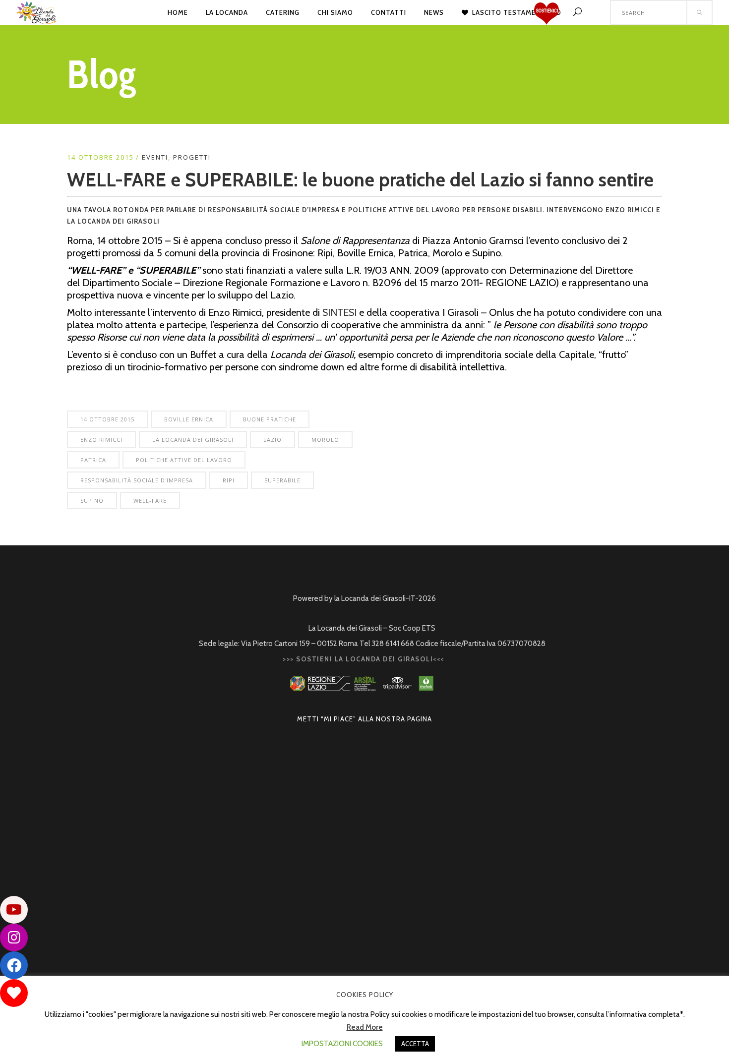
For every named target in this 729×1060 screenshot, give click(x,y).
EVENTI (155, 157)
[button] (14, 993)
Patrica (93, 460)
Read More (365, 1027)
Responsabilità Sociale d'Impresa (136, 480)
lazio (272, 439)
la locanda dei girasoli (193, 439)
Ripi (229, 480)
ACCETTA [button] (415, 1044)
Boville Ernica (188, 419)
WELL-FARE (150, 500)
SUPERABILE (282, 480)
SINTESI (339, 312)
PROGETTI (192, 157)
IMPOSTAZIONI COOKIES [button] (342, 1043)
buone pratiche (269, 419)
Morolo (325, 439)
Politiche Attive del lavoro (184, 460)
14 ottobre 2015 (107, 419)
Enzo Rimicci (101, 439)
